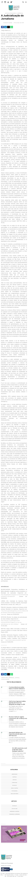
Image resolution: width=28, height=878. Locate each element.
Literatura (14, 873)
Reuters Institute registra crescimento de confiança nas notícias (18, 718)
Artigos (7, 13)
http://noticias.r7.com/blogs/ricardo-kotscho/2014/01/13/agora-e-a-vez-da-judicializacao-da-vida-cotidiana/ (11, 622)
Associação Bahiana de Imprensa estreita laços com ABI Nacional (17, 734)
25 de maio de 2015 (19, 22)
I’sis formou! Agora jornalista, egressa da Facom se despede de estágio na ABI (17, 703)
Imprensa (11, 677)
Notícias (15, 867)
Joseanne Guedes (7, 22)
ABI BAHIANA (14, 864)
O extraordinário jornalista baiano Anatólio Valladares (17, 688)
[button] (2, 27)
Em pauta (14, 875)
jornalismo (4, 677)
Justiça (17, 677)
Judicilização (5, 679)
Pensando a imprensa (16, 13)
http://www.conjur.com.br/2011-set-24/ (16, 640)
